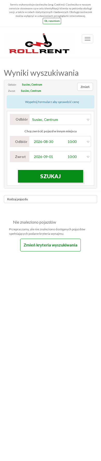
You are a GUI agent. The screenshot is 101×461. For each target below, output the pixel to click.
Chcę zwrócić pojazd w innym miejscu (50, 131)
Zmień (85, 87)
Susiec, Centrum (32, 84)
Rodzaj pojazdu (17, 199)
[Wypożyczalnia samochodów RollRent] (39, 39)
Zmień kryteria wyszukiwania (50, 245)
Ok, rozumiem (52, 20)
